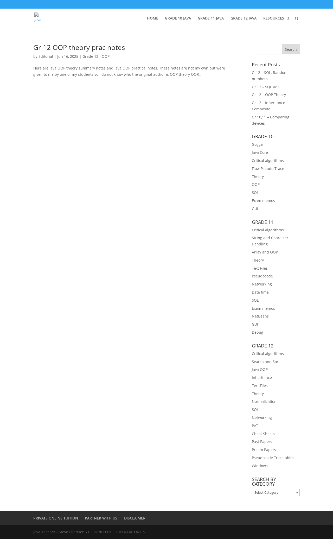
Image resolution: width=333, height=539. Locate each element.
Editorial (46, 56)
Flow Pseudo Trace (268, 168)
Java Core (260, 152)
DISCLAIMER (134, 518)
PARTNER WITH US (101, 518)
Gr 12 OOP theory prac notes (79, 47)
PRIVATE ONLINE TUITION (55, 518)
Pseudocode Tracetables (273, 457)
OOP (256, 184)
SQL (255, 192)
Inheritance (262, 377)
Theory (258, 176)
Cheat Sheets (263, 433)
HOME (152, 18)
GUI (255, 208)
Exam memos (263, 200)
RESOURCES (273, 18)
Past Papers (262, 441)
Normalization (264, 401)
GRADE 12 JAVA (243, 18)
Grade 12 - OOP (96, 56)
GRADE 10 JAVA (178, 18)
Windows (260, 465)
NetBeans (260, 316)
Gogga (257, 144)
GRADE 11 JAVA (211, 18)
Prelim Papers (264, 449)
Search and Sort (266, 361)
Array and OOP (265, 252)
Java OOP (260, 369)
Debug (257, 332)
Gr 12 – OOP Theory (269, 94)
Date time (260, 292)
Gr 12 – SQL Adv (265, 86)
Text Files (260, 268)
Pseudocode (262, 276)
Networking (262, 284)
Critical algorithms (268, 160)
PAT (255, 425)
